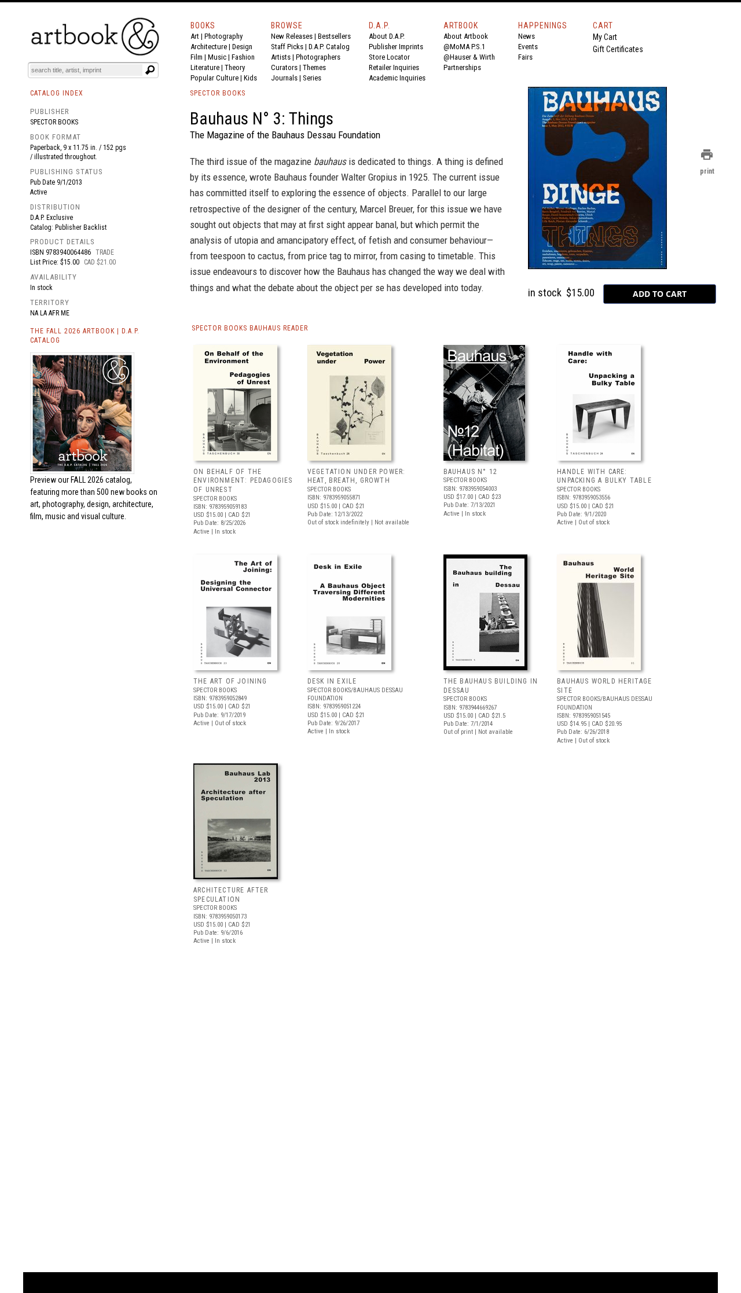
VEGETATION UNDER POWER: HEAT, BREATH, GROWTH (356, 476)
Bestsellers (334, 36)
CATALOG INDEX (56, 93)
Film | (199, 57)
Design (242, 46)
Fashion (243, 57)
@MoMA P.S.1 (464, 46)
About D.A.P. (387, 36)
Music (217, 57)
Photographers (318, 57)
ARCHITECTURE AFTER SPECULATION (231, 894)
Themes (314, 67)
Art (194, 36)
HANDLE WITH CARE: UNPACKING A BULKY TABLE (604, 476)
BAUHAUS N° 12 (470, 472)
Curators (284, 67)
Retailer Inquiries (394, 67)
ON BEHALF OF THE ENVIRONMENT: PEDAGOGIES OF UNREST (243, 481)
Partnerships (462, 67)
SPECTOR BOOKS (217, 93)
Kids (250, 78)
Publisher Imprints (396, 46)
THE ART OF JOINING (230, 681)
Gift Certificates (618, 49)
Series (312, 78)
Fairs (525, 57)
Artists (281, 57)
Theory (235, 67)
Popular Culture (214, 78)
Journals (284, 78)
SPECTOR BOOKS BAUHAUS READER (250, 328)
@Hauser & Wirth (469, 57)
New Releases (292, 36)
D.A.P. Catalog (329, 46)
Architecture (208, 46)
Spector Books (54, 122)
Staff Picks (287, 46)
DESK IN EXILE (332, 681)
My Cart (605, 37)
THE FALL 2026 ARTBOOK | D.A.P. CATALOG (85, 336)
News (526, 36)
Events (528, 46)
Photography (223, 36)
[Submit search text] (150, 70)
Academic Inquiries (397, 78)
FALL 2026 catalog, (101, 479)
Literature (204, 67)
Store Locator (389, 57)
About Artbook (465, 36)
